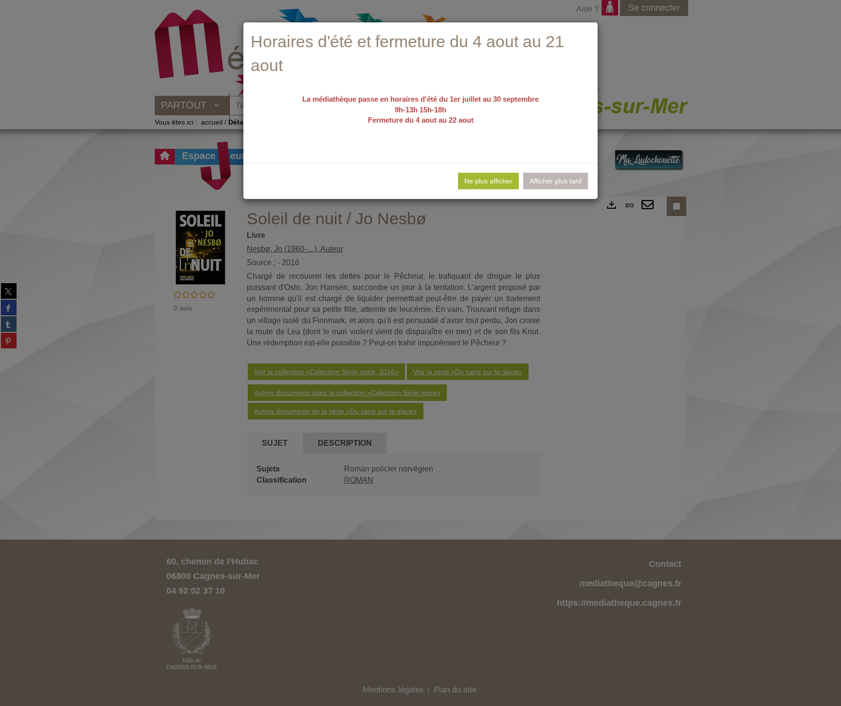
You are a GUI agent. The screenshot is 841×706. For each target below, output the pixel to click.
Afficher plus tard (556, 181)
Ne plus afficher (488, 181)
